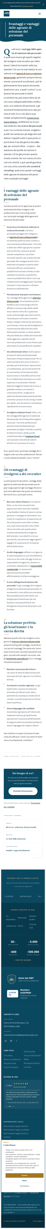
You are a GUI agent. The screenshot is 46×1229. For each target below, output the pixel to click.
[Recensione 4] (11, 1106)
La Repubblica (11, 918)
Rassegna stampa (32, 1063)
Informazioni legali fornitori (16, 1133)
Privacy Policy (21, 1192)
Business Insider (32, 918)
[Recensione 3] (10, 1106)
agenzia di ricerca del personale (23, 237)
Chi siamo (8, 1055)
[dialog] (23, 1166)
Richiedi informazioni (22, 791)
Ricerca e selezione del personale (12, 1061)
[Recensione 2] (7, 1106)
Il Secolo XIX (32, 926)
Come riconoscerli (27, 6)
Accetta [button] (24, 1175)
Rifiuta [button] (24, 1181)
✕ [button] (41, 1143)
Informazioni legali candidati (16, 1129)
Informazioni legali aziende (16, 1126)
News (26, 1059)
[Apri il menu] (39, 13)
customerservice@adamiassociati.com (21, 1035)
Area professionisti (32, 1055)
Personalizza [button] (24, 1186)
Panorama (22, 917)
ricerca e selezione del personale (26, 641)
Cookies (7, 1137)
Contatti (27, 1067)
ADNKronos (11, 926)
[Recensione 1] (6, 1106)
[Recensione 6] (14, 1106)
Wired (20, 926)
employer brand (32, 436)
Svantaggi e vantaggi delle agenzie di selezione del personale (24, 29)
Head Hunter (29, 1051)
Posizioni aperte (11, 1067)
